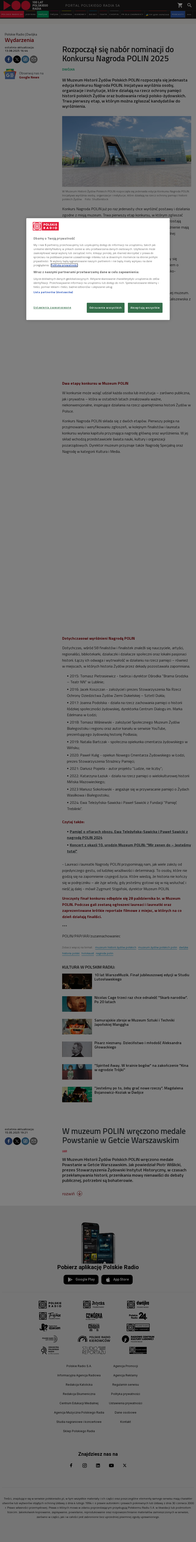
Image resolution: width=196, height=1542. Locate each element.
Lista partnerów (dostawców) (53, 292)
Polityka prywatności (64, 265)
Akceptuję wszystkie (145, 308)
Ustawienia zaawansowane (52, 308)
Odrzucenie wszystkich (105, 308)
